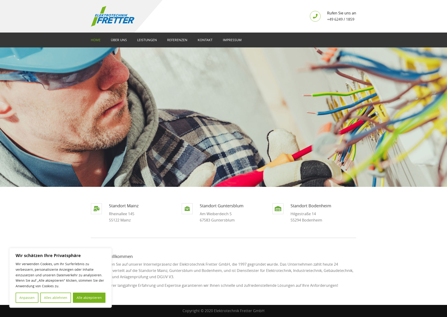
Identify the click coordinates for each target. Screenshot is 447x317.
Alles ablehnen (55, 297)
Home (96, 40)
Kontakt (205, 40)
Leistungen (147, 40)
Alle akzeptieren (89, 297)
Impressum (232, 40)
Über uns (119, 40)
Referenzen (177, 40)
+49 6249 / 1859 (340, 19)
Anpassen (27, 297)
